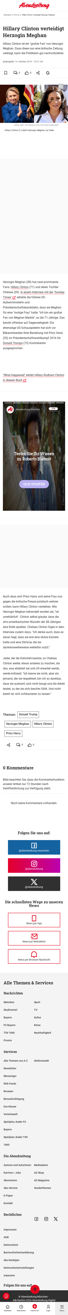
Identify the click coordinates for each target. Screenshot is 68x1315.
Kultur (37, 1017)
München (9, 1002)
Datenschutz (11, 1244)
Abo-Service (11, 1187)
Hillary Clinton (20, 287)
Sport (37, 1002)
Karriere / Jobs (12, 1172)
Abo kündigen (11, 1260)
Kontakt (8, 1203)
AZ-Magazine (42, 1180)
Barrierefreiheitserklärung (19, 1252)
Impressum (10, 1229)
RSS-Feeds (10, 1083)
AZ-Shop (39, 1172)
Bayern (8, 1017)
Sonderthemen (42, 1187)
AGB (6, 1237)
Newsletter (10, 1068)
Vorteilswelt (11, 1114)
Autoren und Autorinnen (17, 1165)
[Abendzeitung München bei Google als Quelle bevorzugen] (48, 72)
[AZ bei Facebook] (36, 1219)
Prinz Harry (13, 733)
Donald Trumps (13, 343)
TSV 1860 (9, 1032)
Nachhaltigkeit (42, 1032)
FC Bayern (9, 1025)
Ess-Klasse (10, 1106)
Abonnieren (10, 1180)
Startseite (7, 15)
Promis (16, 15)
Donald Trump (28, 714)
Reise (37, 1025)
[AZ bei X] (55, 1219)
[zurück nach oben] (35, 1290)
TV (35, 1009)
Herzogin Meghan (17, 724)
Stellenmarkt (41, 1060)
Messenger (10, 1076)
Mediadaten (41, 1165)
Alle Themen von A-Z (16, 1060)
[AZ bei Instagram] (46, 1219)
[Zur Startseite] (34, 8)
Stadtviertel (10, 1009)
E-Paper (8, 1195)
